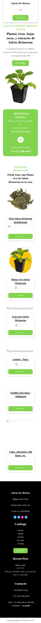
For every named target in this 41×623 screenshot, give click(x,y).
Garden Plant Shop (13, 620)
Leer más (24, 575)
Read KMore (20, 408)
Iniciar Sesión (20, 18)
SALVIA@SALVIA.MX (20, 131)
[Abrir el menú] (20, 10)
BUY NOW (20, 551)
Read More (20, 236)
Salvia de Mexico (20, 3)
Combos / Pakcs (20, 359)
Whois (15, 499)
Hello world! (20, 565)
